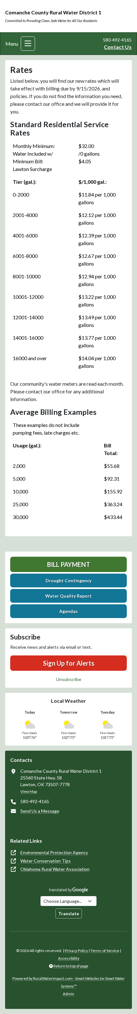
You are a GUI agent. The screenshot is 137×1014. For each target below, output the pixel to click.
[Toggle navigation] (28, 43)
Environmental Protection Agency (54, 852)
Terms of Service (104, 950)
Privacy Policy (76, 950)
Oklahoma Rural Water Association (55, 869)
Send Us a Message (39, 811)
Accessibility (68, 958)
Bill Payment (68, 564)
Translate (68, 913)
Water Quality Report (68, 596)
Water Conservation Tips (45, 860)
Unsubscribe (68, 679)
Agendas (68, 611)
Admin (68, 993)
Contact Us (118, 47)
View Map (28, 791)
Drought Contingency (68, 580)
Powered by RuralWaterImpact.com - (68, 982)
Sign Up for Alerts (68, 663)
